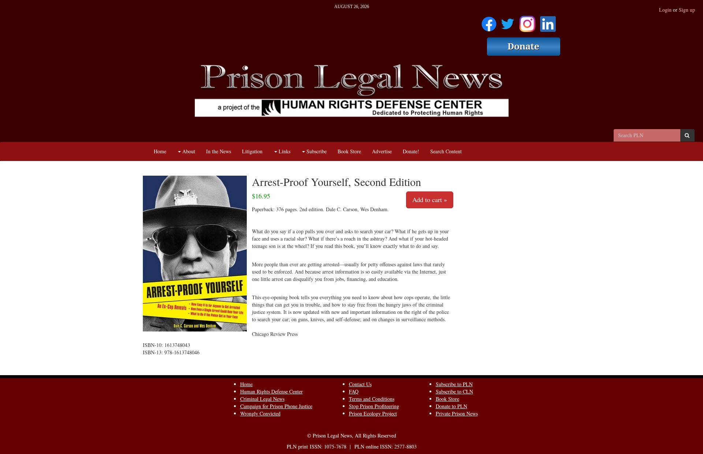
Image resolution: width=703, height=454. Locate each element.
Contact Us (360, 384)
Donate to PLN (451, 406)
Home (160, 151)
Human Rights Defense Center (271, 391)
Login (665, 9)
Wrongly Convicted (260, 413)
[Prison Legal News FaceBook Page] (488, 21)
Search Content (446, 151)
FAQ (353, 391)
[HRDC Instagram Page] (527, 21)
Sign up (687, 9)
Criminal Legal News (262, 398)
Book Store (349, 151)
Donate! (411, 151)
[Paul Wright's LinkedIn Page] (548, 21)
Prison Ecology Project (373, 413)
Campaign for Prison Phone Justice (276, 406)
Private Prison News (457, 413)
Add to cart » (429, 199)
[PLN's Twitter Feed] (507, 21)
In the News (218, 151)
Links (283, 151)
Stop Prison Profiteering (374, 406)
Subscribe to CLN (454, 391)
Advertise (382, 151)
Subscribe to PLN (454, 384)
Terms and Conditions (371, 398)
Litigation (252, 151)
